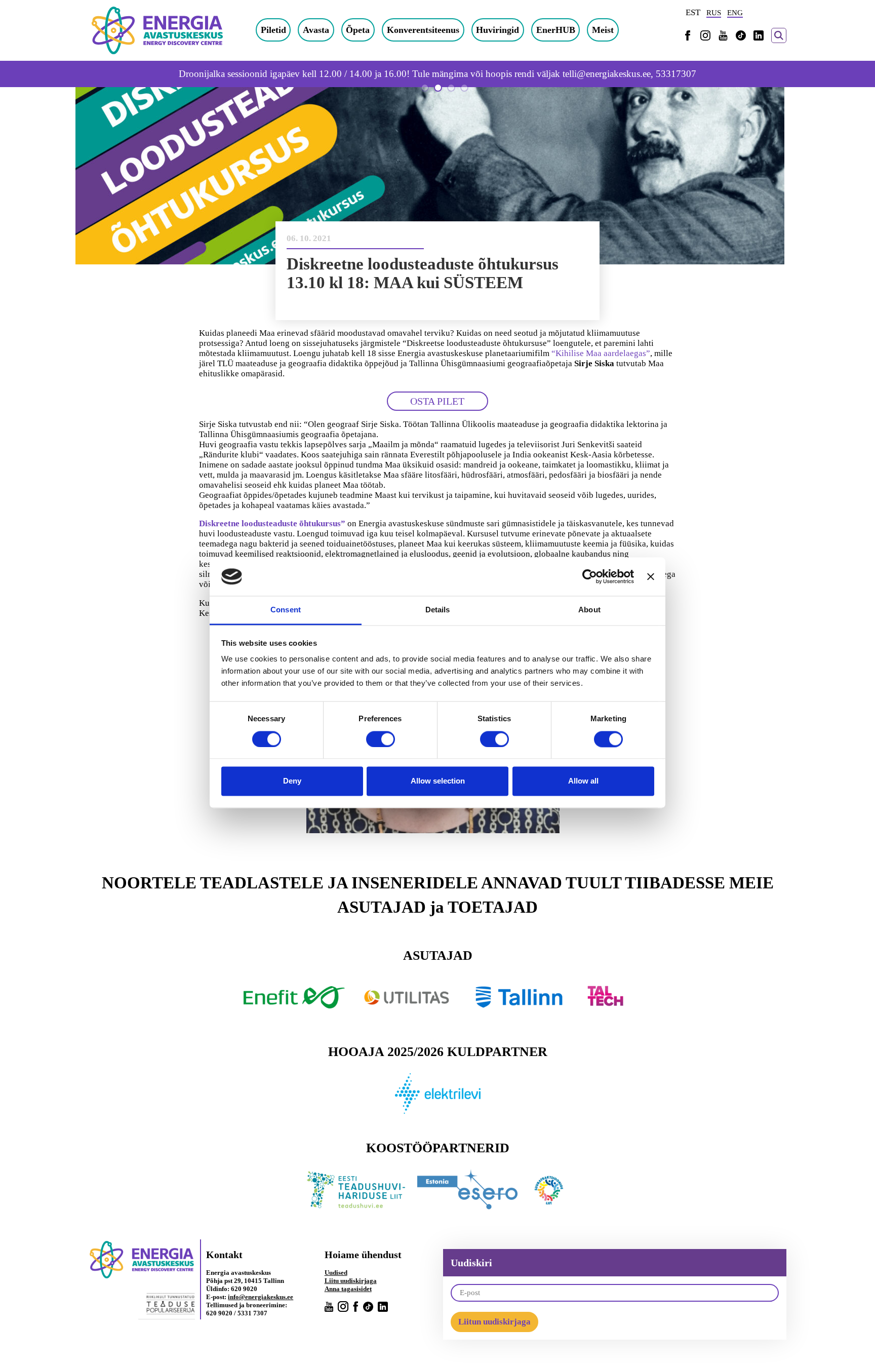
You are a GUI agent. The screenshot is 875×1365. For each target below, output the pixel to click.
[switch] (380, 739)
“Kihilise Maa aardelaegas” (600, 353)
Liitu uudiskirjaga (351, 1280)
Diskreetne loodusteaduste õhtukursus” (272, 523)
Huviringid (497, 30)
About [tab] (589, 610)
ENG (735, 13)
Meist (603, 30)
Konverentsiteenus (423, 30)
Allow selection (438, 781)
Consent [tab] (285, 610)
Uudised (336, 1272)
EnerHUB (555, 30)
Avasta (316, 30)
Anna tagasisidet (348, 1289)
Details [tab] (437, 610)
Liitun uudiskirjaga (494, 1322)
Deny (292, 781)
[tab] (425, 88)
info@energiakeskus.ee (260, 1297)
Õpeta (358, 30)
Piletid (273, 30)
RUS (713, 13)
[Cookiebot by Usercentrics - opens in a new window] (589, 576)
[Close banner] (650, 576)
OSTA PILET (437, 401)
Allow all (583, 781)
